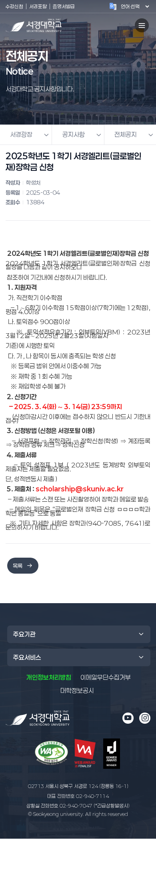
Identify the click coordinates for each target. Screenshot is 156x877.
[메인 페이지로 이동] (38, 718)
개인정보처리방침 (48, 677)
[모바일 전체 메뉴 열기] (142, 25)
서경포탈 (38, 6)
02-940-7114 (78, 796)
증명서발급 (64, 6)
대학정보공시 (77, 690)
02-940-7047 (78, 805)
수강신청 (14, 6)
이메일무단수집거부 (105, 677)
